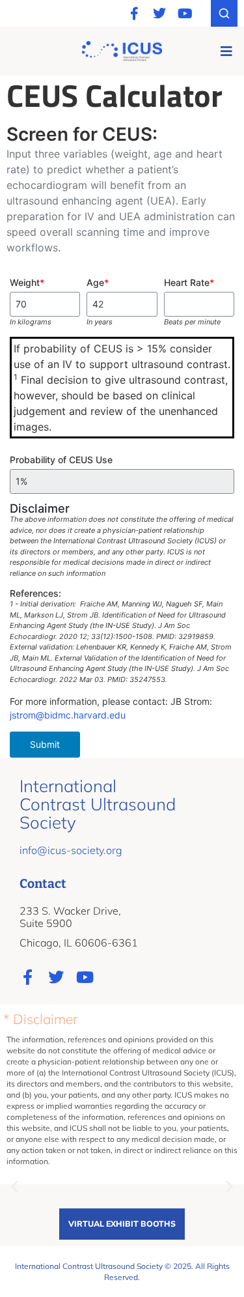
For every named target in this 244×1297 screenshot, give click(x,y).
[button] (226, 51)
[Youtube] (184, 13)
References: (35, 593)
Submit (45, 744)
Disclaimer (40, 508)
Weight (27, 282)
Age (98, 282)
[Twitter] (159, 13)
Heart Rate (189, 282)
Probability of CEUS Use (61, 459)
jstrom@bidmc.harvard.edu (68, 714)
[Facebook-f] (134, 13)
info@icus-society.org (71, 850)
